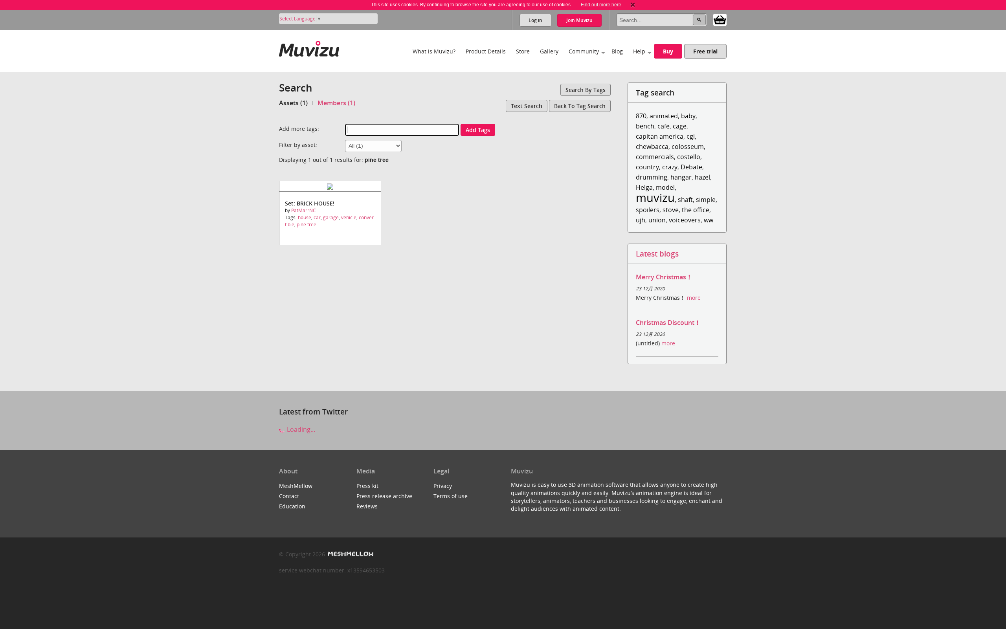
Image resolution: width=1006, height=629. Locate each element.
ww (708, 220)
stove (671, 209)
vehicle (348, 217)
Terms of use (450, 496)
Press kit (367, 486)
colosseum (688, 146)
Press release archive (384, 496)
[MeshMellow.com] (350, 554)
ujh (640, 220)
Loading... (300, 429)
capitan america (659, 136)
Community (584, 51)
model (665, 187)
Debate (691, 167)
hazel (702, 177)
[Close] (632, 4)
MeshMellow (295, 486)
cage (680, 126)
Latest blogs (657, 254)
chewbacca (652, 146)
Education (292, 506)
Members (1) (336, 103)
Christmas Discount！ (668, 322)
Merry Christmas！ (664, 277)
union (657, 220)
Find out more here (601, 4)
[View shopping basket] (720, 19)
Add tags (478, 130)
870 (641, 116)
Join (579, 20)
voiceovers (685, 220)
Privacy (442, 486)
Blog (617, 51)
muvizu (655, 197)
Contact (289, 496)
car (317, 217)
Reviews (367, 506)
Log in (535, 20)
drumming (651, 177)
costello (688, 156)
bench (645, 126)
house (304, 217)
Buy (668, 51)
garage (331, 217)
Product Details (486, 51)
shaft (685, 199)
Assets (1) (293, 103)
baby (688, 116)
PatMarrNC (303, 210)
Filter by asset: (298, 145)
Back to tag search (580, 106)
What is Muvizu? (434, 51)
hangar (681, 177)
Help (639, 51)
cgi (691, 136)
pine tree (306, 224)
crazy (669, 167)
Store (523, 51)
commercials (655, 156)
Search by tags (585, 90)
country (647, 167)
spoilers (647, 209)
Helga (644, 187)
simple (706, 199)
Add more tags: (299, 128)
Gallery (549, 51)
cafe (663, 126)
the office (695, 209)
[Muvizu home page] (309, 47)
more (694, 297)
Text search (526, 106)
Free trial (705, 51)
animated (664, 116)
